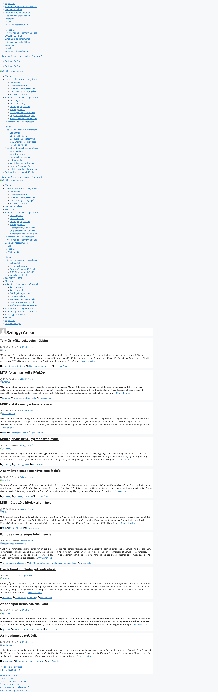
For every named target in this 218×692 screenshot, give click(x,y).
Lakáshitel (15, 82)
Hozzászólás (60, 366)
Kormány (28, 496)
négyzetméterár (36, 661)
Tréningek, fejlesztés (20, 106)
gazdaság (6, 464)
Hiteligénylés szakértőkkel (17, 15)
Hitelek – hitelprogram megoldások (22, 79)
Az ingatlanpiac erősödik (18, 635)
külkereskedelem (36, 366)
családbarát (20, 597)
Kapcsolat (10, 3)
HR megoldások (17, 109)
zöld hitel (19, 528)
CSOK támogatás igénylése (23, 91)
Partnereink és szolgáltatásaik (19, 121)
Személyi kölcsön (18, 85)
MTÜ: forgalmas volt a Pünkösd (23, 372)
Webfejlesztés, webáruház (22, 112)
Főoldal (8, 76)
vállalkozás (37, 629)
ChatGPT (33, 563)
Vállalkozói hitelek (18, 94)
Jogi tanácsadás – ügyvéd (22, 115)
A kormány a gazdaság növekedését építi (30, 471)
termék (48, 366)
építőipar (6, 629)
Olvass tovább (88, 361)
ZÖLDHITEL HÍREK (13, 9)
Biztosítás (9, 18)
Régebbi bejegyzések (13, 667)
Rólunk (8, 21)
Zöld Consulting (17, 103)
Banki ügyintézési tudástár (17, 24)
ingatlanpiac (8, 661)
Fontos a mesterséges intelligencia (25, 534)
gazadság (18, 464)
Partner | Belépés (13, 61)
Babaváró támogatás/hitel (22, 88)
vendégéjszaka (29, 398)
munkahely (7, 597)
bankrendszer (15, 432)
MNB (4, 432)
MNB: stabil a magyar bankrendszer (26, 404)
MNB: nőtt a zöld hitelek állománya (25, 502)
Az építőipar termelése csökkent (24, 604)
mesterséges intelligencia (14, 563)
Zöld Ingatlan (16, 100)
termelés (27, 629)
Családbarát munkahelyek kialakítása (28, 569)
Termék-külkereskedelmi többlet (24, 340)
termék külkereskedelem (13, 366)
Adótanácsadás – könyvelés (23, 118)
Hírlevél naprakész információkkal (21, 6)
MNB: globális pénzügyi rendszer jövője (29, 439)
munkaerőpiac (70, 563)
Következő (14, 670)
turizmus (6, 398)
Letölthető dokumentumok (17, 12)
